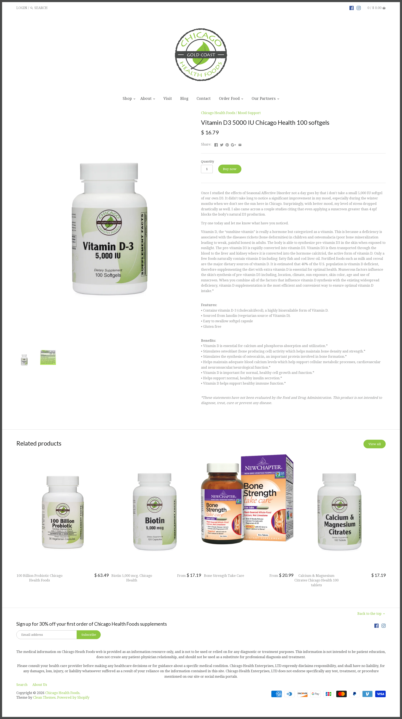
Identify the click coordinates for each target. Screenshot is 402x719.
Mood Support (249, 113)
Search (21, 685)
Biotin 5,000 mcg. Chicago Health (131, 578)
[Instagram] (359, 8)
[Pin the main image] (227, 144)
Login (21, 8)
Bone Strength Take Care (224, 576)
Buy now (229, 169)
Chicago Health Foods (218, 113)
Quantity (207, 161)
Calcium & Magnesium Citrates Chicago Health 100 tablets (316, 580)
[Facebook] (351, 8)
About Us (39, 685)
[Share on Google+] (233, 144)
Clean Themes (44, 697)
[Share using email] (240, 144)
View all (374, 444)
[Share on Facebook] (216, 144)
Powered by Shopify (73, 697)
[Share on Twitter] (221, 144)
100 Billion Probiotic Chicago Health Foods (39, 578)
